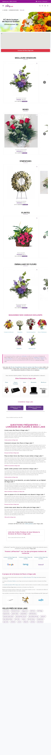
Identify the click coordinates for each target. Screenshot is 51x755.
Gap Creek (5, 621)
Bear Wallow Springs (33, 616)
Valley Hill (26, 621)
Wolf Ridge (39, 610)
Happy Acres (25, 610)
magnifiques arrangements (39, 357)
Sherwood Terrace (15, 610)
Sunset (19, 621)
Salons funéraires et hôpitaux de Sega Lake (14, 491)
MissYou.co (43, 382)
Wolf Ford (32, 610)
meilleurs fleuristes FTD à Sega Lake (31, 577)
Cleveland (13, 621)
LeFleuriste (24, 356)
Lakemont (43, 616)
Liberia (23, 619)
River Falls (17, 619)
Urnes (24, 382)
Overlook (33, 621)
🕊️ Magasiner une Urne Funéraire (15, 408)
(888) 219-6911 (13, 1)
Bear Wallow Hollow (7, 619)
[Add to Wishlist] (37, 63)
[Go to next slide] (44, 82)
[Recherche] (40, 6)
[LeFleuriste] (9, 5)
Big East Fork (6, 613)
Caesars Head (15, 613)
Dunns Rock (6, 610)
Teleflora (42, 358)
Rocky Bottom (24, 613)
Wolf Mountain (32, 613)
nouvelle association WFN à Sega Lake (12, 584)
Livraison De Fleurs (14, 10)
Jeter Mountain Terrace (21, 616)
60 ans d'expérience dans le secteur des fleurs (24, 367)
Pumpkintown (40, 619)
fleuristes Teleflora (12, 581)
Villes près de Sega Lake (10, 517)
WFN (38, 358)
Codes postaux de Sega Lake (11, 440)
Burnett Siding (31, 619)
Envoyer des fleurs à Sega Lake (12, 452)
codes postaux (29, 523)
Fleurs (6, 382)
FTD (36, 358)
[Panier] (45, 6)
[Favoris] (42, 6)
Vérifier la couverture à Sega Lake (12, 465)
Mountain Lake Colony (8, 616)
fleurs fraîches (9, 358)
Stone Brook (40, 621)
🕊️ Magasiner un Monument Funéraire (34, 408)
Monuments (33, 382)
